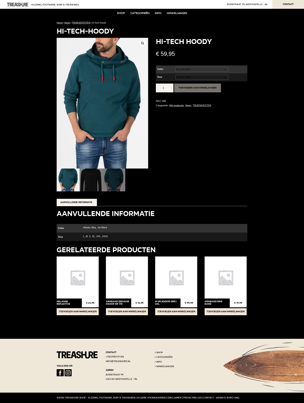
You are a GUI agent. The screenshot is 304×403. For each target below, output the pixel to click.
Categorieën (140, 13)
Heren (67, 22)
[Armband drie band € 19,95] (226, 277)
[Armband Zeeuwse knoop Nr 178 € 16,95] (127, 277)
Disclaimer (174, 397)
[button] (143, 43)
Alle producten (176, 105)
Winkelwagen (177, 13)
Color (160, 69)
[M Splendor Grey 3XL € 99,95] (176, 277)
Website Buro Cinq (227, 397)
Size (159, 77)
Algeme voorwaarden (151, 397)
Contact (288, 4)
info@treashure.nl (118, 361)
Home (60, 22)
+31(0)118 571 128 (115, 356)
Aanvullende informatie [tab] (76, 202)
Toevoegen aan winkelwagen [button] (78, 311)
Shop (121, 13)
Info (158, 13)
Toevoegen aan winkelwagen (198, 87)
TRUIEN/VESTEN (81, 22)
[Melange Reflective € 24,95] (78, 277)
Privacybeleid (192, 397)
